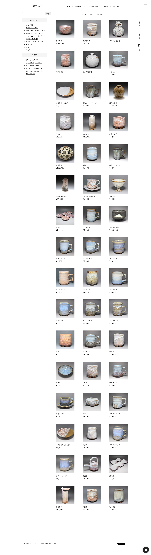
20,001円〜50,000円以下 (34, 71)
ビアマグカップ (88, 227)
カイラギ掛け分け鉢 (63, 445)
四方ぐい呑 (86, 41)
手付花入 (59, 507)
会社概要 (94, 6)
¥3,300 (112, 199)
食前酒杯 (112, 196)
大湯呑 (85, 507)
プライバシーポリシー (30, 544)
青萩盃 (58, 383)
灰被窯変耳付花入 (62, 196)
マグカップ (113, 72)
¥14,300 (59, 510)
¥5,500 (59, 106)
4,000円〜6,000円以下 (34, 63)
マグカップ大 (60, 258)
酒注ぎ (85, 476)
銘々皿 (58, 227)
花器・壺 (29, 44)
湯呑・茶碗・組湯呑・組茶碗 (35, 30)
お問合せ (139, 24)
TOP (68, 6)
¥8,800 (86, 479)
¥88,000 (113, 106)
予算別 (34, 55)
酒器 (27, 47)
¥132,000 (60, 168)
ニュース (105, 6)
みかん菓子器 (87, 72)
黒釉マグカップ (114, 165)
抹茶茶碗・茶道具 (32, 28)
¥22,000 (86, 137)
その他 (28, 50)
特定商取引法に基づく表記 (49, 544)
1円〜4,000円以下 (32, 60)
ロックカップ (114, 258)
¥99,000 (59, 199)
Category (34, 20)
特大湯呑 (112, 507)
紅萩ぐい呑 (113, 134)
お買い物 (115, 6)
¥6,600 (59, 137)
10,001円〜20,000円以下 (34, 68)
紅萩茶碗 (59, 41)
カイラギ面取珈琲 (89, 196)
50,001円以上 (30, 74)
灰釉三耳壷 (113, 103)
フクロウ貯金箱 (114, 41)
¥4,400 (86, 416)
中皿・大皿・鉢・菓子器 (34, 36)
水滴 (84, 414)
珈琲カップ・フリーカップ (34, 33)
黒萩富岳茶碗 (114, 227)
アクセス (139, 36)
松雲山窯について (81, 6)
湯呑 (57, 352)
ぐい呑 (85, 383)
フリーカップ (87, 289)
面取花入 (86, 134)
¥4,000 (59, 261)
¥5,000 (86, 106)
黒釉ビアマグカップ (90, 103)
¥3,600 (112, 75)
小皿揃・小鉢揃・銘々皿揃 (34, 42)
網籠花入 (59, 165)
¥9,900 (112, 137)
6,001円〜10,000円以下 (34, 65)
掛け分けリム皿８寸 (63, 103)
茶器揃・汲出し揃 (32, 39)
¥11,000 (59, 230)
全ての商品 (29, 25)
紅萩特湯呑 (60, 72)
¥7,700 (86, 43)
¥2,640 (112, 261)
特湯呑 (58, 134)
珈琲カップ (60, 414)
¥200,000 (60, 43)
